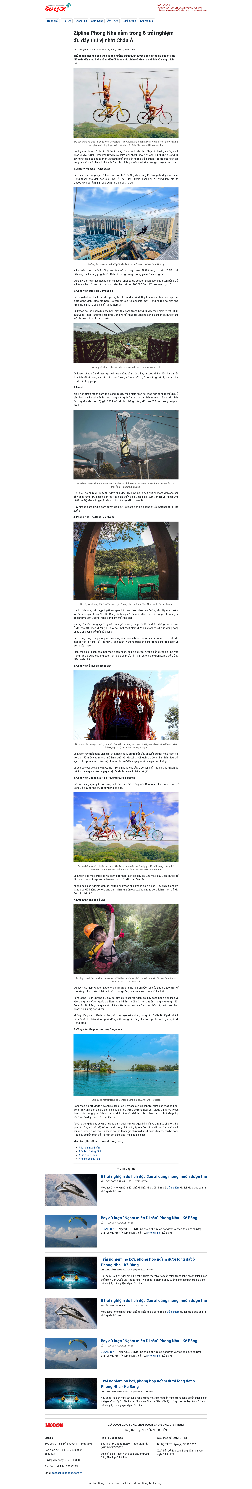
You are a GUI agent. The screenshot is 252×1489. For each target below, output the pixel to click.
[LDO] (71, 1190)
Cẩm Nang (97, 20)
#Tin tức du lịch (88, 1155)
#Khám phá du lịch (89, 1158)
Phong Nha (153, 1232)
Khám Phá (81, 20)
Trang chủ (52, 20)
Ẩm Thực (112, 20)
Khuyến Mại (146, 20)
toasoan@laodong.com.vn (67, 1472)
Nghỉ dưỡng (129, 20)
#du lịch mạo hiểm (89, 1147)
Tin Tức (66, 20)
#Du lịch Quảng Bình (90, 1151)
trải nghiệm (173, 1187)
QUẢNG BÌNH (109, 1229)
